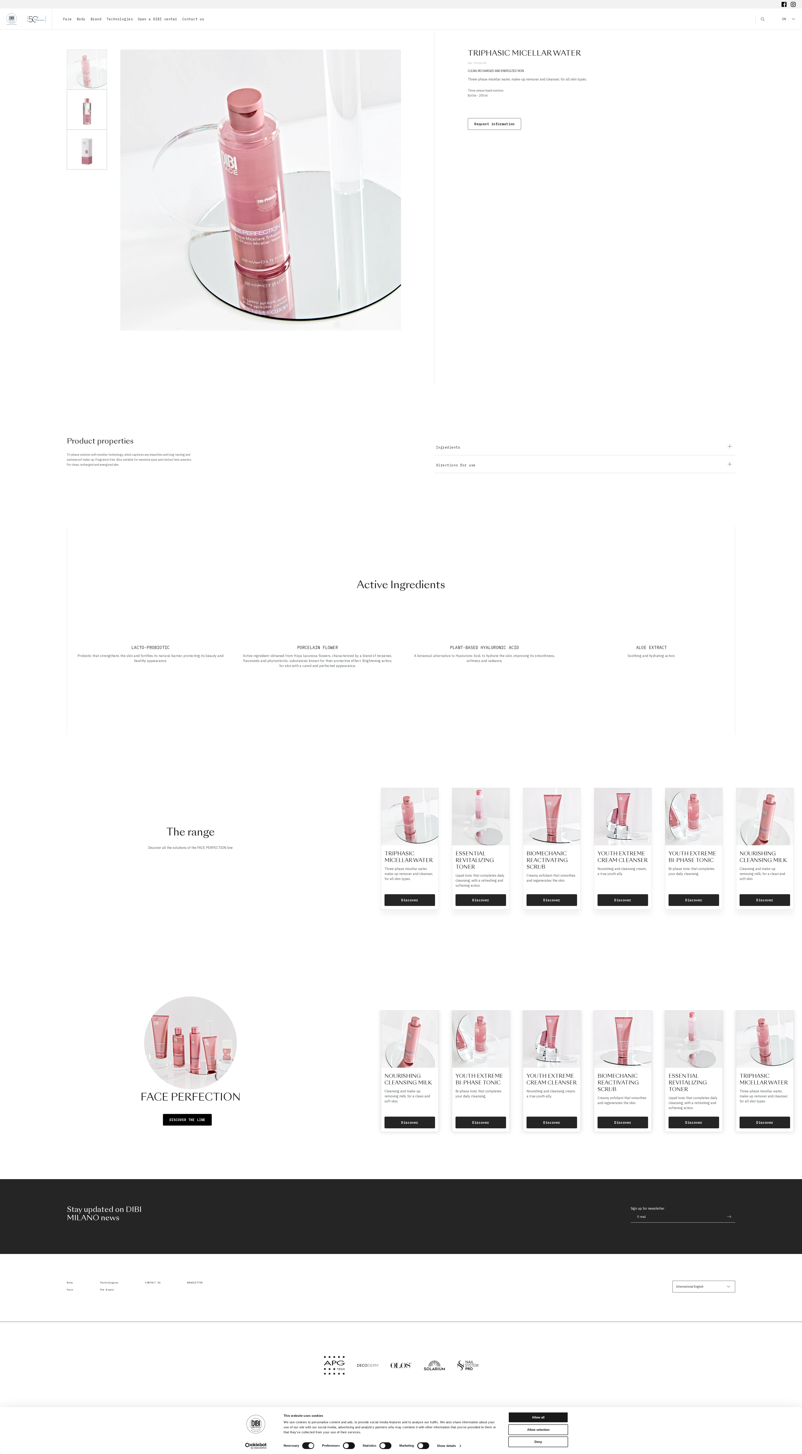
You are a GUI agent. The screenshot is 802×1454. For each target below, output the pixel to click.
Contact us (193, 19)
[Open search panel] (759, 19)
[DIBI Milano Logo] (26, 19)
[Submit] (727, 1216)
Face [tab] (67, 19)
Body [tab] (81, 19)
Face (70, 1289)
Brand (96, 19)
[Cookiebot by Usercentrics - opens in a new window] (256, 1446)
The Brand (107, 1289)
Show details (446, 1446)
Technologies (109, 1282)
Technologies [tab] (120, 19)
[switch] (349, 1445)
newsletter (195, 1282)
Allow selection (538, 1429)
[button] (584, 446)
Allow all (538, 1417)
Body (70, 1282)
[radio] (87, 69)
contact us (152, 1282)
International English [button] (689, 1286)
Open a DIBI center (157, 19)
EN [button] (784, 19)
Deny (538, 1442)
